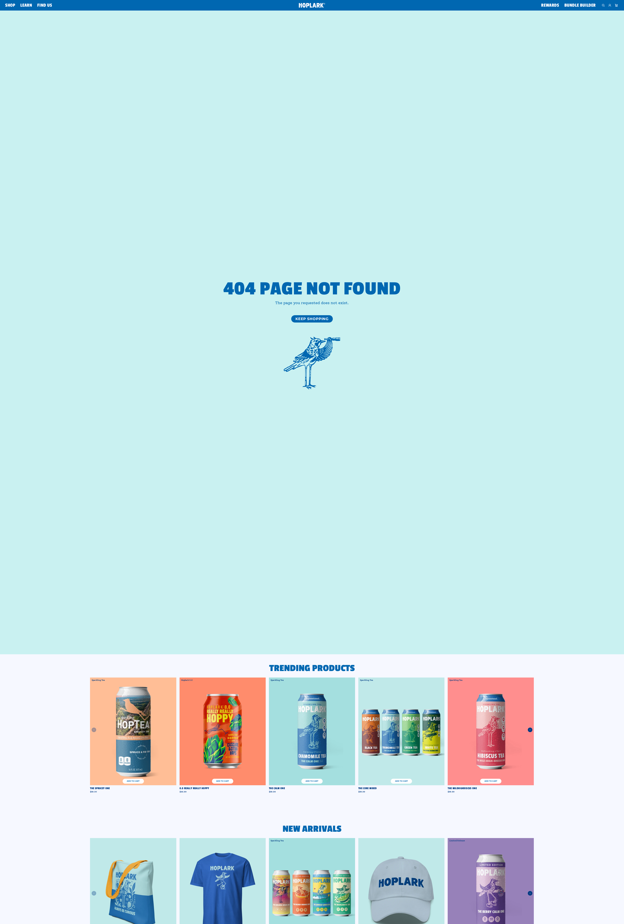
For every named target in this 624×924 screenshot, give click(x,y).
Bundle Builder (580, 5)
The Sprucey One (100, 788)
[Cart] (616, 5)
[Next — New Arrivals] (530, 893)
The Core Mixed (367, 788)
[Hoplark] (312, 5)
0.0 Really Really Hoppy (194, 788)
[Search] (603, 5)
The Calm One (277, 788)
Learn (26, 5)
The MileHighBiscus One (462, 788)
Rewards (550, 5)
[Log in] (609, 5)
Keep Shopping (312, 319)
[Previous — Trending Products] (94, 730)
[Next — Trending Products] (530, 730)
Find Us (44, 5)
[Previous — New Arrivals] (94, 893)
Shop (10, 5)
